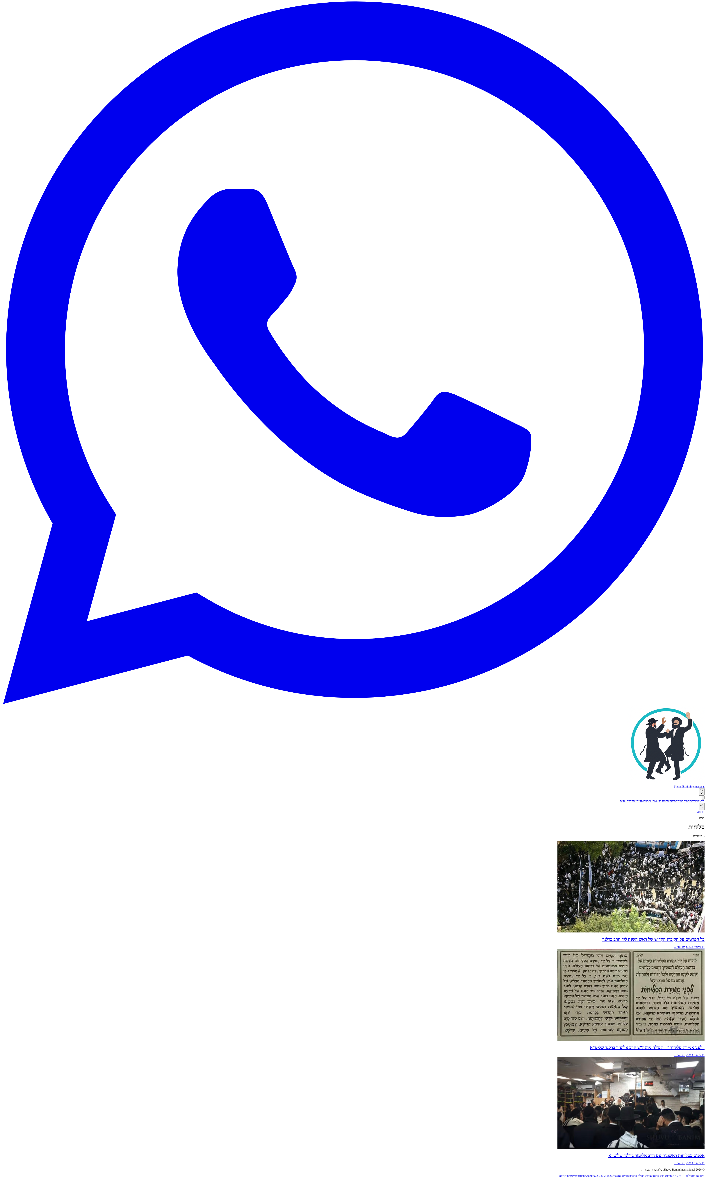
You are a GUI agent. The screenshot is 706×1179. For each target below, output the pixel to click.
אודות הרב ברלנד (662, 1175)
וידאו (659, 801)
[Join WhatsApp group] (353, 702)
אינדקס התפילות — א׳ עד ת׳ (688, 1175)
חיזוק (664, 801)
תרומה (701, 811)
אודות (623, 801)
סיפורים (671, 801)
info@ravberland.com (579, 1175)
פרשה (643, 801)
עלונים (636, 801)
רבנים (630, 801)
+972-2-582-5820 (602, 1175)
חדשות (687, 801)
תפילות (680, 801)
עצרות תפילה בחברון (640, 1175)
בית (702, 801)
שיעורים (651, 801)
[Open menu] (703, 797)
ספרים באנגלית (620, 1175)
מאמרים (695, 801)
